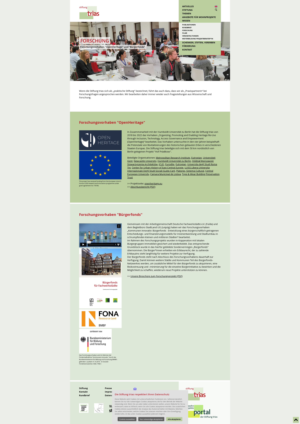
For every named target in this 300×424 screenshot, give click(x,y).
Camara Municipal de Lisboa (165, 174)
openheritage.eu (153, 183)
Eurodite (169, 164)
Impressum (111, 391)
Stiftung (187, 10)
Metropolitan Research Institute (173, 157)
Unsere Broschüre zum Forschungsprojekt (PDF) (156, 276)
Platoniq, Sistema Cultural (190, 170)
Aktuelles (188, 6)
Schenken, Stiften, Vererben (198, 42)
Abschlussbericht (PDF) (142, 186)
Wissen (186, 20)
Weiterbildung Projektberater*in (197, 39)
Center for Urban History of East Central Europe (157, 167)
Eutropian (196, 157)
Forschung (187, 30)
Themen (186, 13)
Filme (184, 33)
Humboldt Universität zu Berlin (174, 161)
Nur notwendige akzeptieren (151, 419)
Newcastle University (145, 161)
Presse (108, 388)
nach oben (296, 420)
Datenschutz (111, 395)
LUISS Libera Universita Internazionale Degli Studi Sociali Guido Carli (168, 169)
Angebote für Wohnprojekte (199, 17)
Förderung (188, 46)
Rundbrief (187, 27)
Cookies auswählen (127, 419)
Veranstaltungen (190, 36)
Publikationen (189, 25)
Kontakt (187, 49)
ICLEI (161, 164)
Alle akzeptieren (174, 419)
